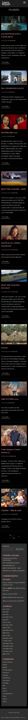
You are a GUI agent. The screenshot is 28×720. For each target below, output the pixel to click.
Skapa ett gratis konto (10, 601)
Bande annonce (8, 662)
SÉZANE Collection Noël (15, 597)
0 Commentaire (11, 40)
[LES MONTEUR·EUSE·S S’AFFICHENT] (14, 31)
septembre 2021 (8, 630)
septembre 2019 (8, 643)
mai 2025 (5, 614)
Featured (6, 672)
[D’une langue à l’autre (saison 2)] (14, 446)
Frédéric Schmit (8, 717)
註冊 (4, 597)
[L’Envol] (14, 345)
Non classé (6, 680)
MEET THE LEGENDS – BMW (12, 568)
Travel (5, 691)
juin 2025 (5, 612)
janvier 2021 (6, 635)
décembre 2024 (8, 617)
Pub (4, 685)
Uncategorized (7, 693)
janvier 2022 (6, 627)
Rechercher (6, 546)
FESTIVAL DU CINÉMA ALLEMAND (14, 570)
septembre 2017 (8, 648)
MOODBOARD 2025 (9, 565)
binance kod (6, 594)
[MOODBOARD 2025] (14, 130)
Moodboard (6, 678)
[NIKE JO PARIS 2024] (14, 396)
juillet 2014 (6, 654)
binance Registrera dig (10, 582)
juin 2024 (6, 619)
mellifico (23, 717)
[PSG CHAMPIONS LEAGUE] (14, 85)
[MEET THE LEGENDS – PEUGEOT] (14, 282)
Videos (5, 699)
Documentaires (8, 670)
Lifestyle (5, 675)
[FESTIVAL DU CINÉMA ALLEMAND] (14, 240)
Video (4, 696)
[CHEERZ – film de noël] (14, 507)
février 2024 (6, 622)
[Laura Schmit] (6, 5)
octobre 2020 (7, 640)
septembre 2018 (8, 646)
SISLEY (15, 594)
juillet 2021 (6, 633)
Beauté (5, 664)
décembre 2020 (8, 638)
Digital (5, 667)
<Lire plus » (5, 62)
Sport (4, 688)
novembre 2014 (7, 651)
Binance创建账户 (8, 588)
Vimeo (5, 701)
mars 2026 (6, 609)
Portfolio (5, 683)
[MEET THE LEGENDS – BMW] (14, 186)
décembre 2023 (8, 625)
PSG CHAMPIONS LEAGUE (11, 563)
